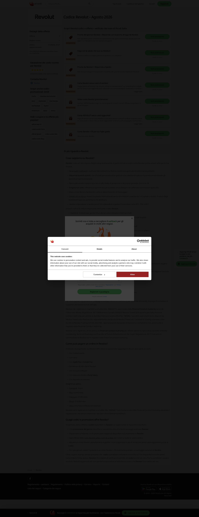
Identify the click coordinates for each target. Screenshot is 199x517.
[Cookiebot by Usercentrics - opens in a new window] (139, 241)
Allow (132, 274)
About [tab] (134, 249)
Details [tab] (99, 249)
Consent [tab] (64, 249)
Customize (98, 274)
